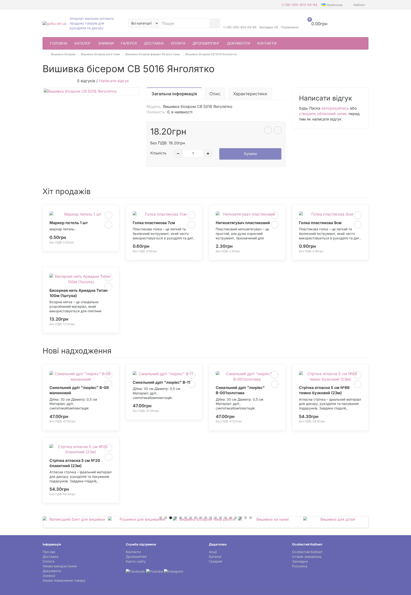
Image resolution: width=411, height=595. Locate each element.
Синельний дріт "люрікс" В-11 (161, 382)
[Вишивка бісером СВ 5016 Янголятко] (91, 91)
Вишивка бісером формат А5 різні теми (152, 54)
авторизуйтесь (335, 108)
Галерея (129, 43)
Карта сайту (136, 561)
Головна (58, 43)
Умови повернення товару (64, 580)
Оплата (178, 43)
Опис (215, 93)
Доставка (154, 43)
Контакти (266, 43)
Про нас (49, 552)
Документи (238, 43)
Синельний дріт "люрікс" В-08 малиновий (79, 390)
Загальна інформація (174, 93)
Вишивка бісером (63, 54)
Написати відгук (114, 80)
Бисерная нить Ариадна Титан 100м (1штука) (78, 293)
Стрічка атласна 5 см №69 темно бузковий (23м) (324, 390)
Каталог (82, 43)
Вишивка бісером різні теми (100, 54)
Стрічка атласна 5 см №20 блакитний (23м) (74, 463)
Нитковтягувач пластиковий (243, 222)
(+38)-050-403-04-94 (299, 5)
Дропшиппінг (206, 43)
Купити (250, 153)
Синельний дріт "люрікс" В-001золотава (240, 390)
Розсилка (299, 566)
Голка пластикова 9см (320, 222)
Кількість (158, 153)
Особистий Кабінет (307, 552)
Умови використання (60, 566)
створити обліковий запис (323, 113)
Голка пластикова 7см (154, 222)
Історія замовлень (307, 557)
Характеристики (250, 93)
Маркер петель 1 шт (68, 222)
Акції (213, 552)
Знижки (106, 43)
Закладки (300, 561)
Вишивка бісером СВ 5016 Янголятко (211, 54)
